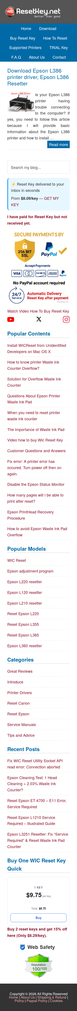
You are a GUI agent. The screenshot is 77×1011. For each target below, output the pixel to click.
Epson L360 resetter (24, 645)
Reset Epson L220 (23, 613)
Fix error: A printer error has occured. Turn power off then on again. (34, 467)
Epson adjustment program (30, 571)
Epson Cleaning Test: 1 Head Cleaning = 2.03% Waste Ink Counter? (32, 784)
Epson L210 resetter (24, 603)
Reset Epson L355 (23, 624)
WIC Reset (16, 560)
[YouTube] (10, 319)
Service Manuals (21, 724)
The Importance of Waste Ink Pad (35, 429)
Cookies (56, 1000)
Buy (38, 917)
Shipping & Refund (51, 997)
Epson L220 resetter (24, 581)
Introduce (15, 681)
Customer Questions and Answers (36, 450)
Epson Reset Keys (38, 11)
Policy (19, 1000)
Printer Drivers (19, 692)
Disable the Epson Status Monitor (35, 484)
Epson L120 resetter (24, 592)
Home (13, 997)
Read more (58, 144)
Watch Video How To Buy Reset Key (38, 311)
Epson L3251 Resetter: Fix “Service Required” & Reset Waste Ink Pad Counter (37, 840)
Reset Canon (18, 703)
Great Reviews (20, 671)
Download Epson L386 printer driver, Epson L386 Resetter (38, 76)
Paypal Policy (37, 1000)
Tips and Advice (21, 735)
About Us (28, 997)
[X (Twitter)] (38, 319)
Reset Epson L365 (23, 635)
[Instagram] (66, 319)
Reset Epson (18, 713)
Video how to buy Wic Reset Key (35, 440)
